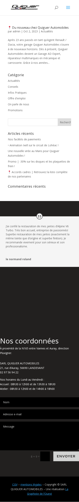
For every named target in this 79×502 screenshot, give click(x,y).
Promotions (15, 110)
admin (16, 31)
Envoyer (66, 456)
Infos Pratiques (17, 92)
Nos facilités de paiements (24, 139)
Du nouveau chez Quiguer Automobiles (40, 27)
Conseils (13, 86)
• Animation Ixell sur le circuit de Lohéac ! (33, 145)
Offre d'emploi (17, 98)
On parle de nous (18, 104)
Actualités (47, 31)
